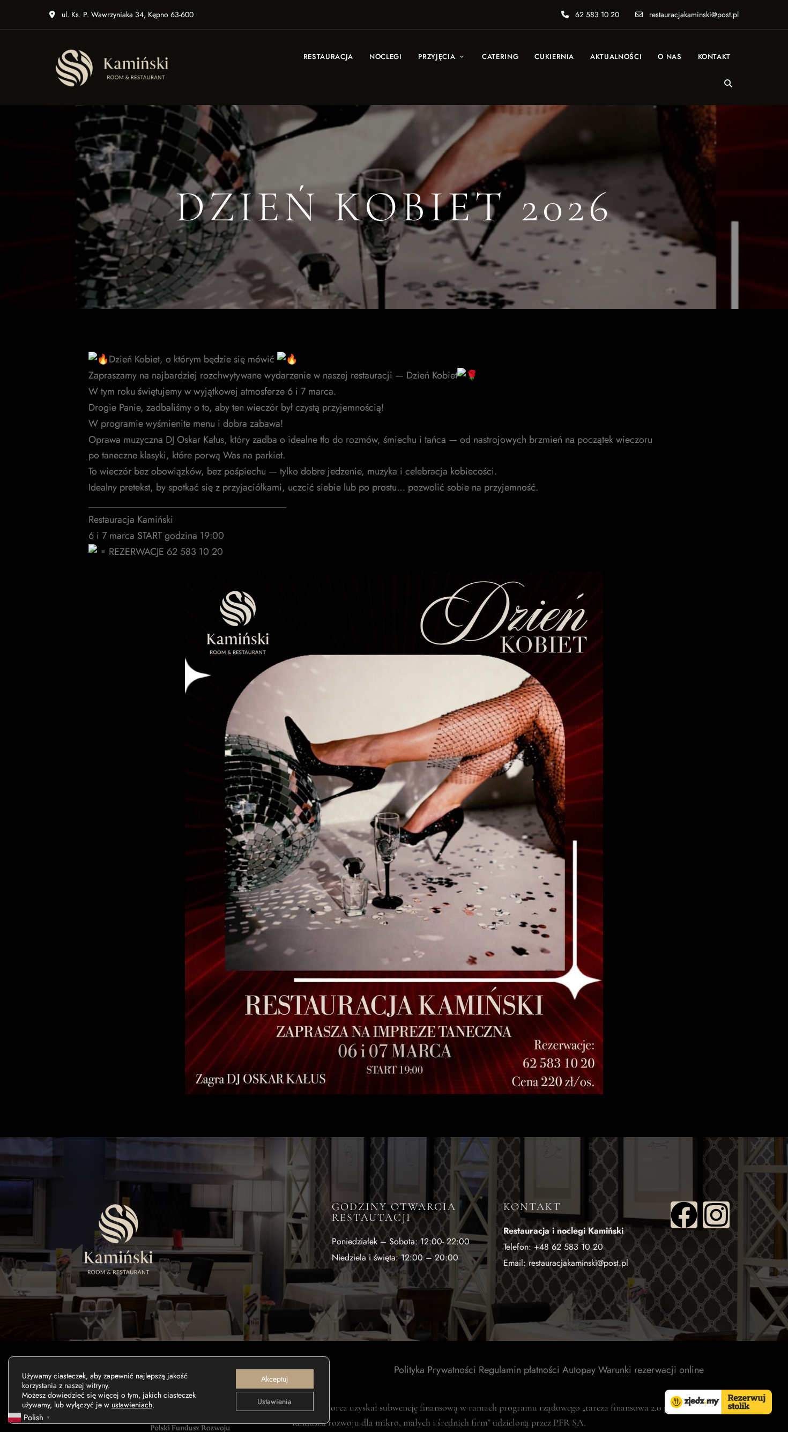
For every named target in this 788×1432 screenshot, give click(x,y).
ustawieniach (131, 1404)
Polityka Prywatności (435, 1370)
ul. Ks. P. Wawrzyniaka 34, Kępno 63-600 (127, 14)
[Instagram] (716, 1214)
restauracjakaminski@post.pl (693, 14)
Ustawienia (274, 1401)
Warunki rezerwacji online (651, 1370)
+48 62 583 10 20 (568, 1247)
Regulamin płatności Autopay (537, 1370)
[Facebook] (684, 1214)
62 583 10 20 (596, 14)
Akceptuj (274, 1379)
